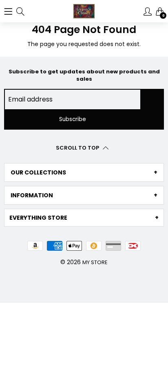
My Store (95, 262)
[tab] (84, 172)
